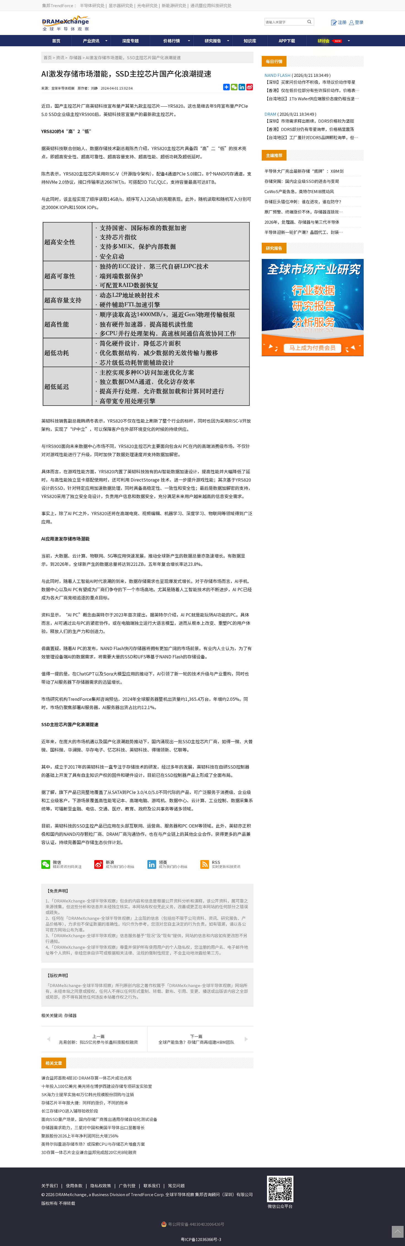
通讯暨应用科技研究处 (211, 5)
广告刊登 (127, 1185)
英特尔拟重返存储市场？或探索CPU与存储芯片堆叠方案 (93, 1144)
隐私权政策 (100, 1185)
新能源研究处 (174, 5)
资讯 (60, 57)
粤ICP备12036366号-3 (201, 1239)
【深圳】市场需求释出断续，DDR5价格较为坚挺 (309, 121)
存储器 (75, 57)
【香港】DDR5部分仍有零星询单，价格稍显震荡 (309, 129)
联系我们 (152, 1185)
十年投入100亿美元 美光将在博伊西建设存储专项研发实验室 (96, 1086)
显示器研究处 (121, 5)
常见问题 (176, 1185)
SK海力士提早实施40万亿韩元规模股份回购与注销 (87, 1094)
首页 (56, 41)
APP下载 (287, 41)
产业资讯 (91, 41)
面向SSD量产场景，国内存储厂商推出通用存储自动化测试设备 (99, 1119)
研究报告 (213, 41)
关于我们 (49, 1185)
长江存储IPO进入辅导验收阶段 (69, 1111)
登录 (359, 22)
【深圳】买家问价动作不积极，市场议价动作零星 (309, 82)
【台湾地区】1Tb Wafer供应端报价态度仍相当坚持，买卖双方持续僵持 (312, 98)
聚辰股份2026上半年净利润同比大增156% (79, 1136)
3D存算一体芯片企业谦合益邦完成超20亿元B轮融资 (88, 1152)
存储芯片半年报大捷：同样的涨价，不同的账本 (84, 1103)
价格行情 (171, 41)
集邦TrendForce (57, 5)
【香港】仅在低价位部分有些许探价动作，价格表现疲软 (312, 90)
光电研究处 (147, 5)
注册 (342, 22)
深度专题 (130, 41)
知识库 (250, 41)
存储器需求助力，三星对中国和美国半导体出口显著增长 (93, 1127)
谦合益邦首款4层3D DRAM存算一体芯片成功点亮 (86, 1078)
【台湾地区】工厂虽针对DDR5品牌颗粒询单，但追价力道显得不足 (312, 137)
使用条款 (74, 1185)
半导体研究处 (92, 5)
